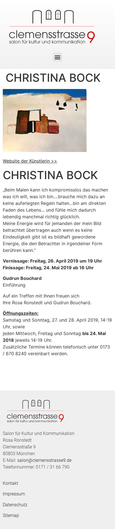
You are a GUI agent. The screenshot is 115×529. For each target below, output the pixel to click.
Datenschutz (15, 504)
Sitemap (11, 515)
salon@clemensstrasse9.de (44, 460)
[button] (57, 57)
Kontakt (10, 483)
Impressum (14, 494)
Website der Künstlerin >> (30, 161)
